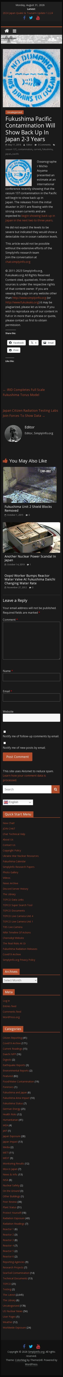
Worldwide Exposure (14, 1327)
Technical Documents (15, 1278)
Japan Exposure (11, 1136)
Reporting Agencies (14, 1262)
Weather (7, 1322)
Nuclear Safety (11, 1185)
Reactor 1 (8, 1229)
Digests (7, 1059)
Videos (6, 877)
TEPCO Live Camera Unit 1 (18, 921)
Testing (7, 1289)
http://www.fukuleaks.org (22, 302)
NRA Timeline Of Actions (17, 932)
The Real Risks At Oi (14, 943)
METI (6, 1152)
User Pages (9, 1316)
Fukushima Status (13, 1103)
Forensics (8, 1087)
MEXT (6, 1158)
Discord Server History (15, 888)
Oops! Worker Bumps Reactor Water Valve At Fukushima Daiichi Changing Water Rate (30, 579)
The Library (9, 894)
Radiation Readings (13, 1223)
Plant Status (9, 1207)
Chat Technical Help (14, 834)
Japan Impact (10, 1141)
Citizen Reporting (12, 1037)
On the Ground (11, 1191)
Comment (10, 620)
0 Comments (44, 144)
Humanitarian (10, 1119)
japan (8, 153)
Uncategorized (14, 112)
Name (8, 671)
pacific (15, 153)
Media (6, 1147)
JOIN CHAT (9, 828)
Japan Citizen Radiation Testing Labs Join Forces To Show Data (30, 413)
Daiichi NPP (9, 1054)
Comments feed (12, 1011)
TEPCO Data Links (13, 899)
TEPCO (7, 1283)
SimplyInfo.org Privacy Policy (19, 959)
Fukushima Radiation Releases (20, 949)
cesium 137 (11, 149)
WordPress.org (11, 1017)
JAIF (5, 1130)
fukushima (47, 149)
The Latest (9, 1294)
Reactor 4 (8, 1245)
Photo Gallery (10, 872)
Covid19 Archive (12, 954)
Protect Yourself (12, 1212)
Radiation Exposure (14, 1218)
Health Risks (10, 1114)
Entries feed (9, 1006)
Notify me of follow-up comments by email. (31, 736)
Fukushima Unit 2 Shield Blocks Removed (28, 508)
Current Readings (12, 1048)
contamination (25, 149)
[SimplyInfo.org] (7, 31)
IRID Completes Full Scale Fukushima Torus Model (24, 392)
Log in (6, 1000)
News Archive (10, 883)
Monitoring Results (13, 1163)
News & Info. (10, 1174)
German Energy (11, 1108)
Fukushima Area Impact (16, 1098)
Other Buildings (11, 1196)
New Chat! (9, 823)
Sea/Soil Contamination (16, 1273)
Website (8, 711)
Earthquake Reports (14, 1065)
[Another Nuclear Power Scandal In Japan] (31, 524)
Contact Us (9, 845)
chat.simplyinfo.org (17, 262)
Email (7, 691)
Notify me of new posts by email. (24, 748)
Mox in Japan (10, 1169)
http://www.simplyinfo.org (29, 298)
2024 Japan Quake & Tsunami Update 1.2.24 (28, 13)
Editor (29, 144)
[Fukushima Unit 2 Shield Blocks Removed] (30, 469)
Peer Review (10, 1201)
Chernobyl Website (13, 938)
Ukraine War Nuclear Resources (21, 856)
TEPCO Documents (14, 910)
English (13, 802)
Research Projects (13, 1267)
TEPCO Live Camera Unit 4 (18, 916)
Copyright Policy (12, 850)
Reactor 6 (8, 1256)
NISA (5, 1180)
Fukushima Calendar (14, 861)
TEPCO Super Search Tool (17, 905)
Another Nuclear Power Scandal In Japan (30, 558)
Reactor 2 (8, 1234)
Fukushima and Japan (15, 1092)
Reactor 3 (8, 1240)
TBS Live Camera (12, 927)
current (37, 149)
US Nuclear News (13, 1311)
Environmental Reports (16, 1070)
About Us (8, 839)
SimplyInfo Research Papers (18, 866)
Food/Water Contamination (18, 1081)
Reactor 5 (8, 1251)
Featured (8, 1076)
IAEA (5, 1125)
